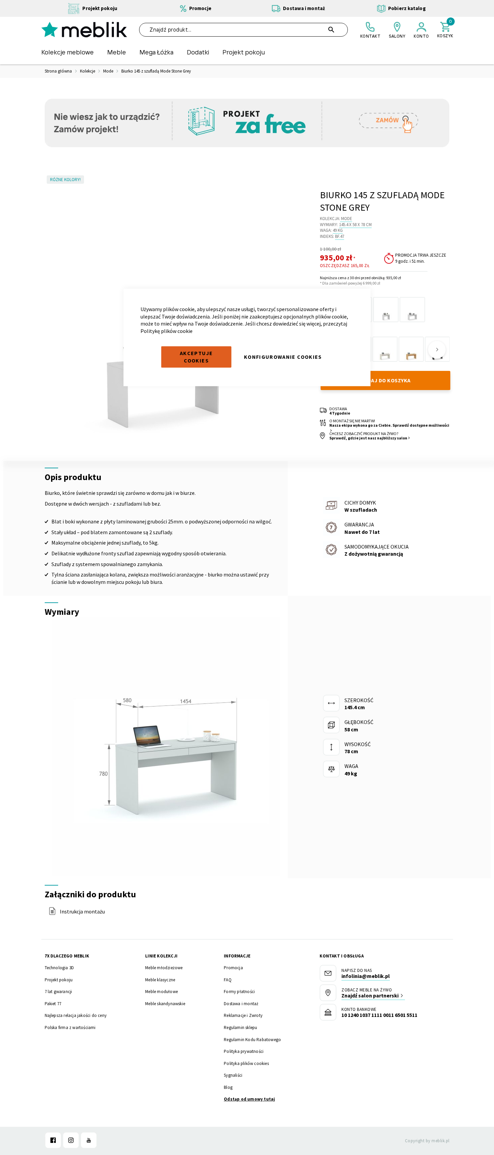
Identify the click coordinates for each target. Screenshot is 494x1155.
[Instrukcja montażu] (52, 913)
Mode (346, 218)
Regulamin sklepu (240, 1027)
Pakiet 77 (53, 1004)
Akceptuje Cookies (196, 357)
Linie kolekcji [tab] (161, 956)
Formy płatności (239, 991)
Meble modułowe (161, 991)
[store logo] (84, 29)
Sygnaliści (233, 1075)
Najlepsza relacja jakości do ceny (76, 1015)
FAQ (228, 980)
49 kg (338, 230)
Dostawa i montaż (241, 1004)
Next (437, 349)
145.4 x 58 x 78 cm (355, 224)
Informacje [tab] (237, 956)
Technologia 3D (59, 968)
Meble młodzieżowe (163, 968)
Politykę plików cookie (166, 330)
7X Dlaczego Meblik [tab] (67, 956)
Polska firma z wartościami (70, 1027)
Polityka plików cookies (246, 1063)
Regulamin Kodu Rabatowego (252, 1039)
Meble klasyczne (160, 980)
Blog (228, 1087)
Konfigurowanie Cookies (283, 356)
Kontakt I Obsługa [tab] (341, 956)
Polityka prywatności (243, 1051)
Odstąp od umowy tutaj (249, 1099)
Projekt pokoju (59, 980)
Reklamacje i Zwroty (243, 1015)
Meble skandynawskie (165, 1004)
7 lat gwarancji (58, 991)
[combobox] (243, 30)
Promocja (233, 968)
